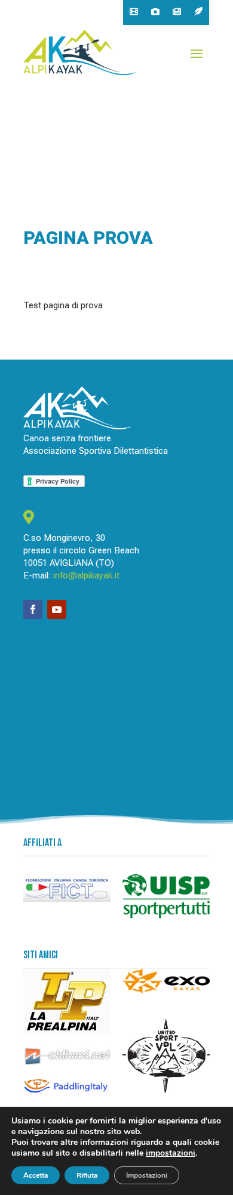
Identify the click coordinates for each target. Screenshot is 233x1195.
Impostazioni (146, 1175)
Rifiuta (86, 1175)
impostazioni (170, 1153)
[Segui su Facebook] (32, 609)
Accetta (35, 1175)
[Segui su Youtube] (56, 609)
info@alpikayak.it (86, 575)
